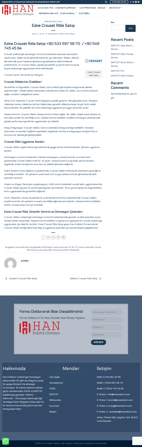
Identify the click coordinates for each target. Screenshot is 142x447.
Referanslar (48, 13)
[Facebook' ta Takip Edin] (130, 2)
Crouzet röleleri (28, 65)
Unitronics (87, 7)
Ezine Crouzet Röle (60, 250)
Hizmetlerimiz (65, 7)
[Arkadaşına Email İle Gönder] (53, 237)
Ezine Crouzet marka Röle (41, 250)
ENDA (101, 7)
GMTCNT (115, 7)
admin (61, 34)
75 (76, 247)
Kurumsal (67, 13)
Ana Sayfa (46, 7)
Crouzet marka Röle (86, 247)
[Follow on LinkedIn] (136, 2)
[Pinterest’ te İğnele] (58, 237)
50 (73, 247)
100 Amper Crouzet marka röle (55, 247)
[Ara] (106, 2)
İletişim (84, 13)
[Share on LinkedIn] (63, 237)
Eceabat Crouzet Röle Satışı (23, 278)
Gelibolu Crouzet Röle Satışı (84, 278)
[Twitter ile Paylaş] (48, 237)
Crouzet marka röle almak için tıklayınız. (24, 75)
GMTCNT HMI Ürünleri (122, 75)
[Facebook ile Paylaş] (43, 237)
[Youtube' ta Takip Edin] (138, 2)
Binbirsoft (78, 443)
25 (70, 247)
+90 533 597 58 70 (63, 44)
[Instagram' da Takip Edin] (133, 2)
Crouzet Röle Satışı (53, 21)
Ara (112, 22)
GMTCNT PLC (118, 71)
